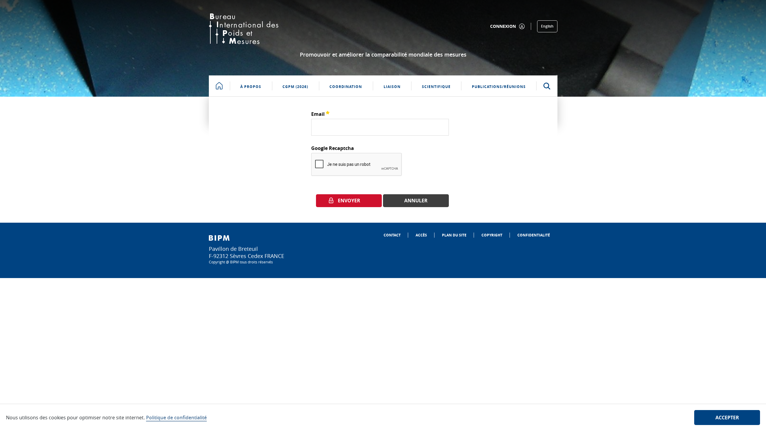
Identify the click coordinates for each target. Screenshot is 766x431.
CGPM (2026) (295, 86)
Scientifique (436, 86)
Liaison (392, 86)
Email (320, 113)
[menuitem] (392, 235)
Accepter (727, 417)
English (547, 26)
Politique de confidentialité (176, 417)
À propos (250, 86)
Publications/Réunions (499, 86)
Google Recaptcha (332, 148)
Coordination (345, 86)
